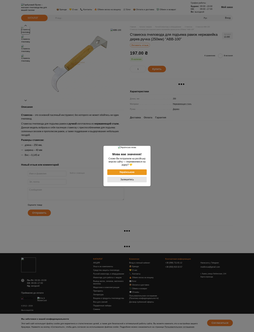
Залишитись (127, 179)
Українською (127, 172)
